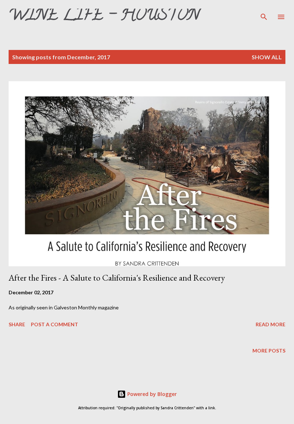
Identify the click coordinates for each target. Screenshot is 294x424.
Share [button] (17, 324)
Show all (267, 57)
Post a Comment (54, 324)
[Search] (264, 13)
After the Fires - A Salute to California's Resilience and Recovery (117, 277)
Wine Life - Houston (104, 16)
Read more (270, 324)
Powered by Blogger (151, 394)
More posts (268, 350)
